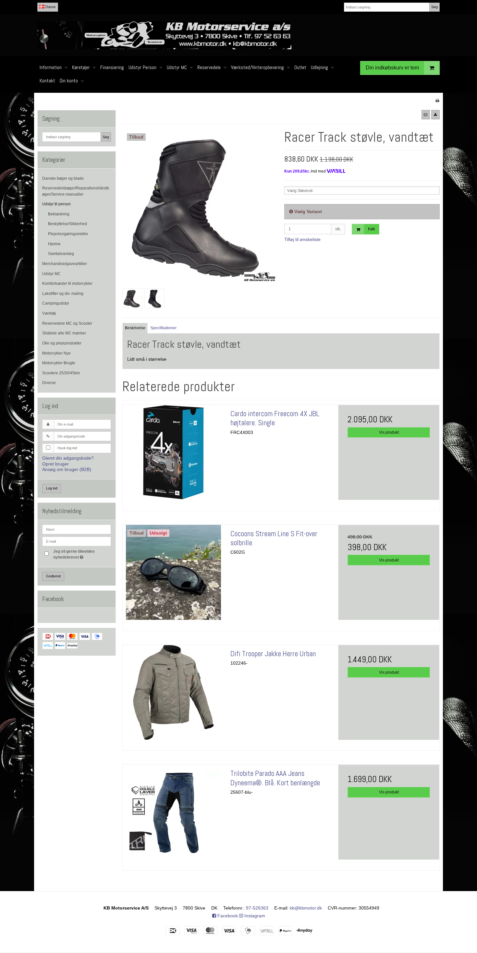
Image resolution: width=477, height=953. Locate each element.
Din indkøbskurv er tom (392, 67)
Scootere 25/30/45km (61, 373)
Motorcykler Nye (56, 353)
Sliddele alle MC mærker (64, 333)
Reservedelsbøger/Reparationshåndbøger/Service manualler (75, 191)
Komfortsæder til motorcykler (67, 283)
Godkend (53, 576)
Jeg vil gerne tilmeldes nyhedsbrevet (81, 554)
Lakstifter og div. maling (62, 293)
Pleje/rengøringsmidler (68, 234)
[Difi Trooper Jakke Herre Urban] (173, 695)
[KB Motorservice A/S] (238, 35)
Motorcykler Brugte (58, 363)
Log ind (51, 488)
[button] (426, 114)
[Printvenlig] (437, 100)
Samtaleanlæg (61, 253)
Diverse (49, 382)
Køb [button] (371, 229)
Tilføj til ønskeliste (302, 239)
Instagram (254, 915)
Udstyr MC (51, 273)
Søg (434, 7)
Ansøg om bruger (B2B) (66, 469)
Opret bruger (55, 463)
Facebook (227, 915)
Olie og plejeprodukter (61, 343)
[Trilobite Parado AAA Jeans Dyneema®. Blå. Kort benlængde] (173, 815)
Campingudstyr (55, 303)
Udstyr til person (56, 204)
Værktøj (49, 313)
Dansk (50, 7)
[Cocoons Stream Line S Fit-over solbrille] (173, 575)
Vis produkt (389, 432)
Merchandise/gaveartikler (64, 263)
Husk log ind (67, 448)
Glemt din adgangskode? (68, 458)
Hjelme (54, 244)
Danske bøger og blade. (63, 178)
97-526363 (257, 908)
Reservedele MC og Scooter (67, 323)
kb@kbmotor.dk (306, 908)
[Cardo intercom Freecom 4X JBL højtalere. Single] (173, 455)
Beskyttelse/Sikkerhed (67, 224)
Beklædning (58, 214)
